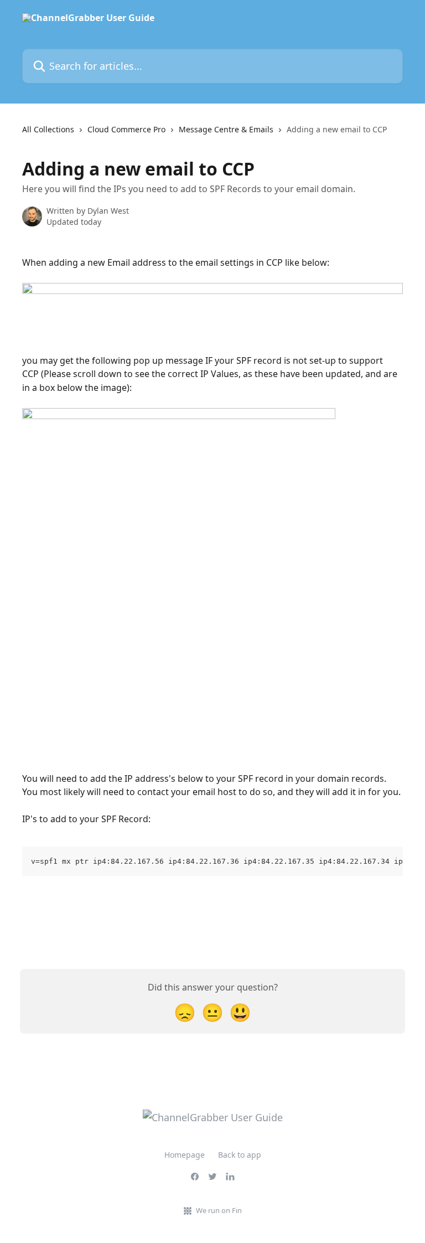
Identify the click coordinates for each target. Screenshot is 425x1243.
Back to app (239, 1154)
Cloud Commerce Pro (126, 129)
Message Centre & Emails (226, 129)
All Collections (48, 129)
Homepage (184, 1154)
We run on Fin (219, 1210)
